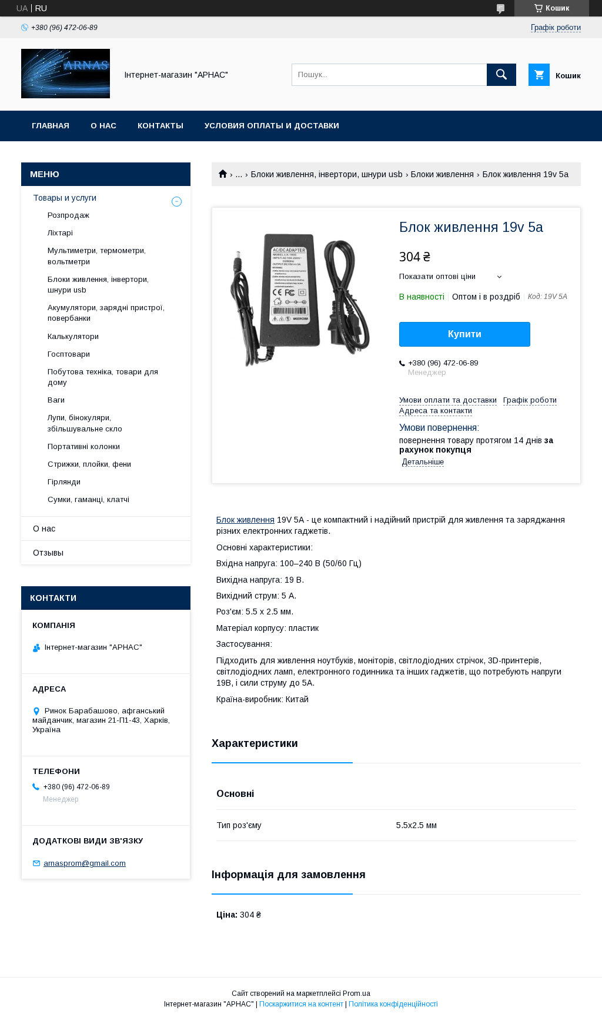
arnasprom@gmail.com (85, 863)
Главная (50, 125)
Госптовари (69, 354)
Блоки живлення (442, 174)
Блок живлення (245, 519)
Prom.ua (356, 993)
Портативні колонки (84, 446)
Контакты (160, 125)
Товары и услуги (64, 197)
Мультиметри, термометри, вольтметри (97, 255)
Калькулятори (73, 336)
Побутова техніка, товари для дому (103, 377)
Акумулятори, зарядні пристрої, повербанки (106, 313)
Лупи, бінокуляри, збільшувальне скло (85, 423)
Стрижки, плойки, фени (89, 464)
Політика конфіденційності (393, 1004)
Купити (464, 334)
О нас (103, 125)
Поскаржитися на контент (301, 1004)
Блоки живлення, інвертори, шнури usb (327, 174)
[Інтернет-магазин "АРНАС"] (65, 95)
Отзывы (48, 552)
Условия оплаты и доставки (272, 125)
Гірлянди (64, 481)
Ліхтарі (60, 232)
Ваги (56, 400)
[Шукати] (501, 75)
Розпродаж (68, 215)
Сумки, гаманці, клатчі (88, 499)
